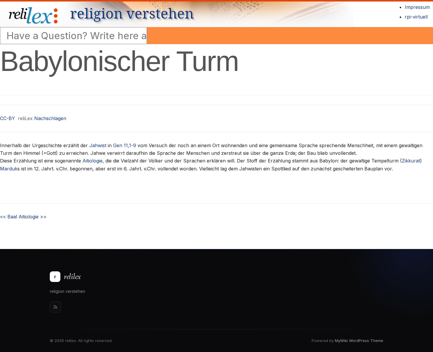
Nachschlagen (50, 118)
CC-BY (7, 118)
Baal (8, 217)
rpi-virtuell (416, 17)
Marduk (8, 169)
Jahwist (97, 145)
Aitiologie (92, 161)
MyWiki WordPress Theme (359, 340)
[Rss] (55, 307)
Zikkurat (411, 161)
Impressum (417, 7)
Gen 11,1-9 (124, 145)
